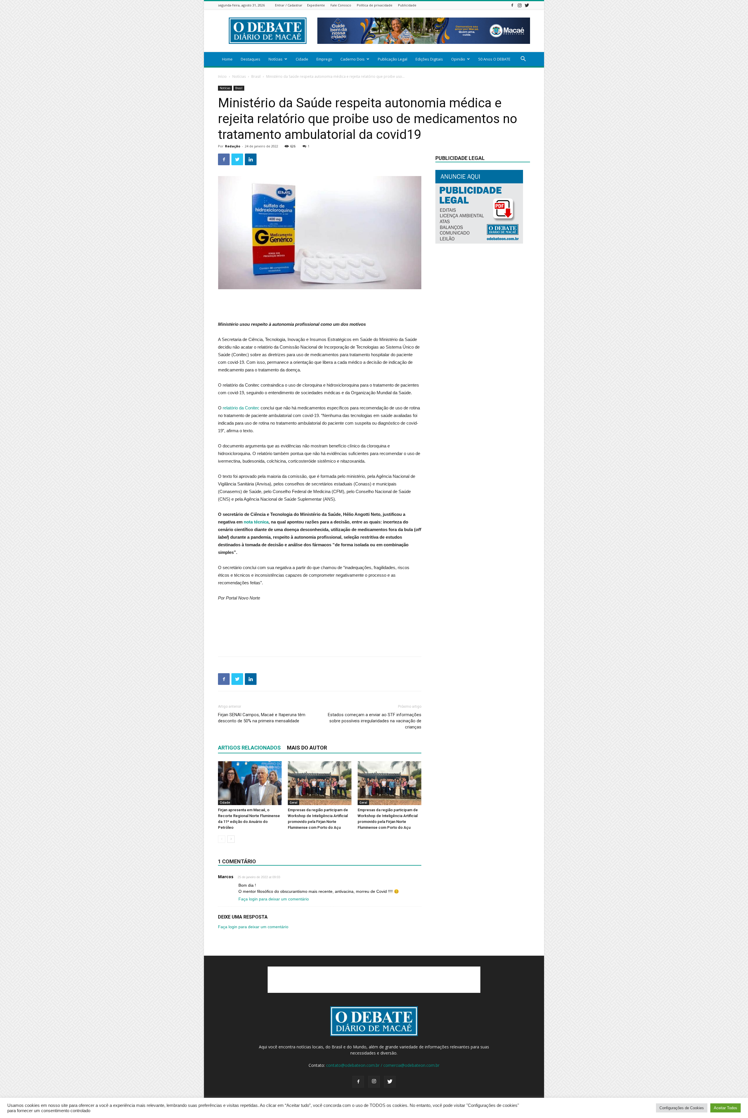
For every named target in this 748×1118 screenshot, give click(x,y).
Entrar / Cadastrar (288, 5)
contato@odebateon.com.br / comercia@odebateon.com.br (382, 1065)
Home (227, 59)
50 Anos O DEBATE (494, 59)
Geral (293, 802)
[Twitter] (527, 5)
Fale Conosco (340, 5)
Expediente (316, 5)
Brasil (256, 76)
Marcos (225, 876)
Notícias (276, 59)
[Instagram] (519, 5)
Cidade (302, 59)
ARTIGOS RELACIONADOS (249, 748)
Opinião (458, 59)
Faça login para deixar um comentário (273, 899)
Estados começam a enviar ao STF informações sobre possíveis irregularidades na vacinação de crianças (374, 721)
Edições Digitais (429, 59)
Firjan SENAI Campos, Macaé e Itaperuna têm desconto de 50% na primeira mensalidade (261, 717)
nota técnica (256, 521)
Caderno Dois (352, 59)
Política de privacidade (374, 5)
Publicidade (407, 5)
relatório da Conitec (241, 407)
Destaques (250, 59)
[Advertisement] (319, 305)
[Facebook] (512, 5)
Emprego (324, 59)
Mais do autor (307, 748)
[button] (523, 59)
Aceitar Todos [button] (725, 1108)
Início (222, 76)
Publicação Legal (392, 59)
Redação (232, 146)
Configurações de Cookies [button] (681, 1108)
